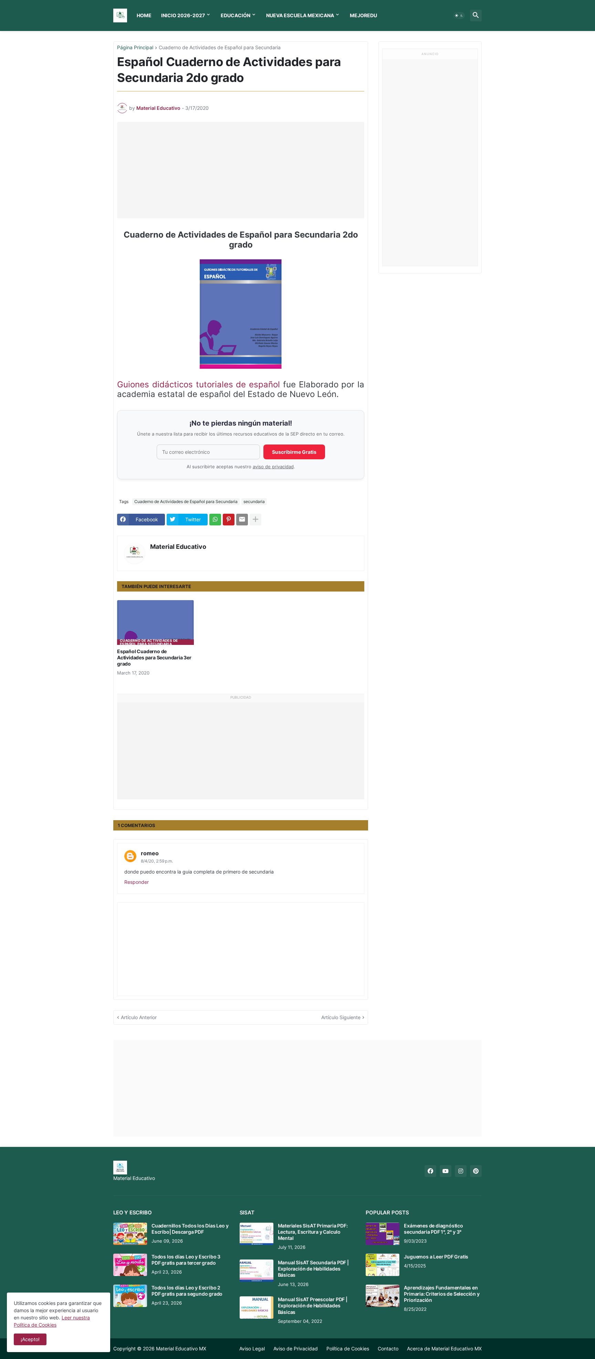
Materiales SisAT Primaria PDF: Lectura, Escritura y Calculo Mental (313, 1232)
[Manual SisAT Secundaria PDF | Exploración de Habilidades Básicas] (256, 1270)
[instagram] (461, 1171)
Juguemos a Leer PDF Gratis (436, 1256)
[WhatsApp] (215, 519)
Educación (235, 15)
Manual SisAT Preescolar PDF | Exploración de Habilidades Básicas (312, 1305)
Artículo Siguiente (341, 1017)
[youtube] (445, 1171)
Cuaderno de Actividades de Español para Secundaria (220, 47)
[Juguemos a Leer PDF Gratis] (382, 1265)
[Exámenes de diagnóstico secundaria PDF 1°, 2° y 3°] (382, 1234)
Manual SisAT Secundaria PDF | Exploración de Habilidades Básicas (313, 1268)
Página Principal (135, 47)
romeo (150, 853)
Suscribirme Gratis (294, 452)
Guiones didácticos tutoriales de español (198, 384)
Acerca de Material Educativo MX (444, 1348)
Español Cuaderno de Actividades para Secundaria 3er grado (154, 657)
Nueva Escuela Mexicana (300, 15)
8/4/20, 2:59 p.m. (157, 861)
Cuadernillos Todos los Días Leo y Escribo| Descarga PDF (190, 1229)
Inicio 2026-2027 (183, 15)
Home (144, 15)
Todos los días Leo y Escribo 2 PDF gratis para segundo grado (187, 1291)
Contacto (388, 1348)
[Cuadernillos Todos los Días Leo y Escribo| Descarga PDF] (130, 1234)
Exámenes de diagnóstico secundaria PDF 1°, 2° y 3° (433, 1229)
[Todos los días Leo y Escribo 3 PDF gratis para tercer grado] (130, 1265)
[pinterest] (476, 1171)
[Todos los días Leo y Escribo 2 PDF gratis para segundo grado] (130, 1296)
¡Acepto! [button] (30, 1339)
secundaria (254, 501)
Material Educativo (178, 546)
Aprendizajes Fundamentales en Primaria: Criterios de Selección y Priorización (441, 1294)
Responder (136, 882)
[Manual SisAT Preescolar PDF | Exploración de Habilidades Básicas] (256, 1307)
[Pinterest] (228, 519)
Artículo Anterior (139, 1017)
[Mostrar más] (255, 519)
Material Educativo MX (181, 1348)
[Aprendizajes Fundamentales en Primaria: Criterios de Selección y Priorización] (382, 1296)
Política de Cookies (347, 1348)
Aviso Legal (252, 1348)
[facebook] (430, 1171)
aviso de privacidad (273, 466)
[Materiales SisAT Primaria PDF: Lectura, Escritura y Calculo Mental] (256, 1234)
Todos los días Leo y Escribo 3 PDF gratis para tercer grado (186, 1260)
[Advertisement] (242, 170)
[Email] (242, 519)
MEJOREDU (363, 15)
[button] (459, 15)
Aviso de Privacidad (295, 1348)
